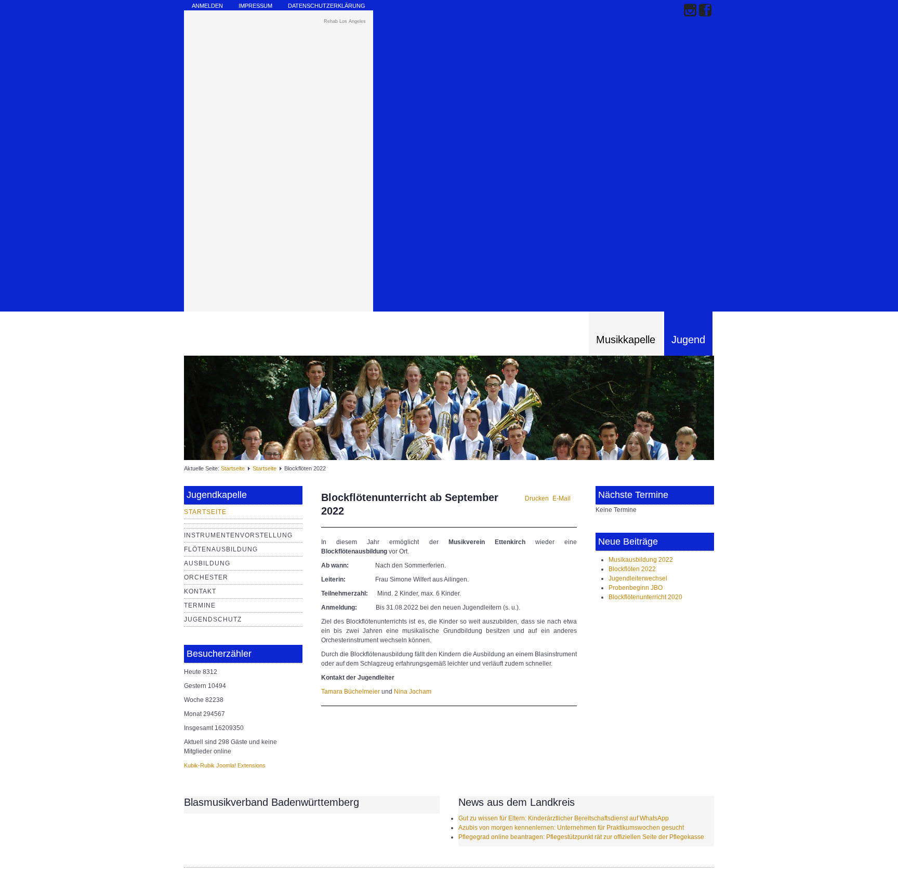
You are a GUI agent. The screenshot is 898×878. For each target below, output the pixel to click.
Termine (200, 605)
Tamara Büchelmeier (350, 691)
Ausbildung (207, 563)
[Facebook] (705, 11)
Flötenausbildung (221, 549)
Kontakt (200, 591)
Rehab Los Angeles (345, 21)
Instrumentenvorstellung (238, 535)
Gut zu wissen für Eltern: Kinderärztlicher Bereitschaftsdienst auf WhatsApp (563, 818)
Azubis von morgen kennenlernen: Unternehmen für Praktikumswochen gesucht (571, 827)
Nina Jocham (412, 691)
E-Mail (561, 498)
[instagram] (690, 11)
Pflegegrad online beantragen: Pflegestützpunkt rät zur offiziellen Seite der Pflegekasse (581, 837)
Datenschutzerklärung (326, 6)
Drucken (537, 498)
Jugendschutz (213, 619)
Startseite (233, 468)
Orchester (206, 577)
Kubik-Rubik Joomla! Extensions (225, 765)
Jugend (688, 339)
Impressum (255, 6)
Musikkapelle (625, 339)
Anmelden (207, 6)
